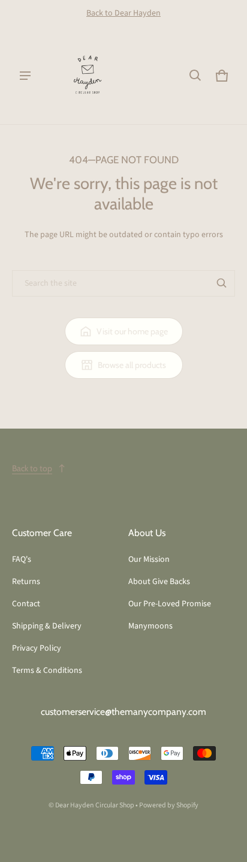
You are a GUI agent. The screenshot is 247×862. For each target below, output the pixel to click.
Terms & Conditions (47, 671)
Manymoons (150, 626)
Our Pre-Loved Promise (169, 604)
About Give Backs (159, 582)
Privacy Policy (36, 648)
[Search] (222, 283)
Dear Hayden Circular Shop (94, 805)
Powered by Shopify (168, 805)
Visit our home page (132, 331)
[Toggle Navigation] (25, 75)
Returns (26, 582)
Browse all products (132, 365)
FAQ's (21, 559)
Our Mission (149, 559)
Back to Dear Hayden (123, 13)
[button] (195, 75)
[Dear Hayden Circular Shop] (87, 76)
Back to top (32, 468)
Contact (26, 604)
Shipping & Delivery (47, 626)
